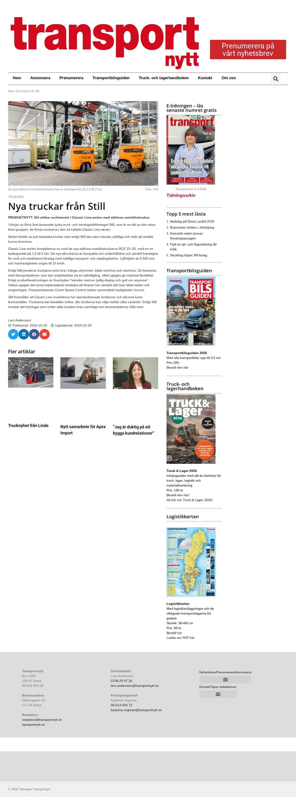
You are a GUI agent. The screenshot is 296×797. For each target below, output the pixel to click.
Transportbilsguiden (111, 78)
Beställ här (174, 633)
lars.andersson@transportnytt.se (135, 685)
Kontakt (205, 78)
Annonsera (40, 78)
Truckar (16, 197)
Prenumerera (71, 78)
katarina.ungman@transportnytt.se (136, 710)
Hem (17, 78)
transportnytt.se (33, 724)
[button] (276, 79)
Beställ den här (177, 367)
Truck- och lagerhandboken (164, 78)
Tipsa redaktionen (223, 687)
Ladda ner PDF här (180, 638)
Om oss (229, 78)
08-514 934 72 (121, 705)
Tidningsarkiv (181, 195)
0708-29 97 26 (121, 681)
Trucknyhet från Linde (28, 425)
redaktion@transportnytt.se (42, 720)
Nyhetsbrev (207, 672)
